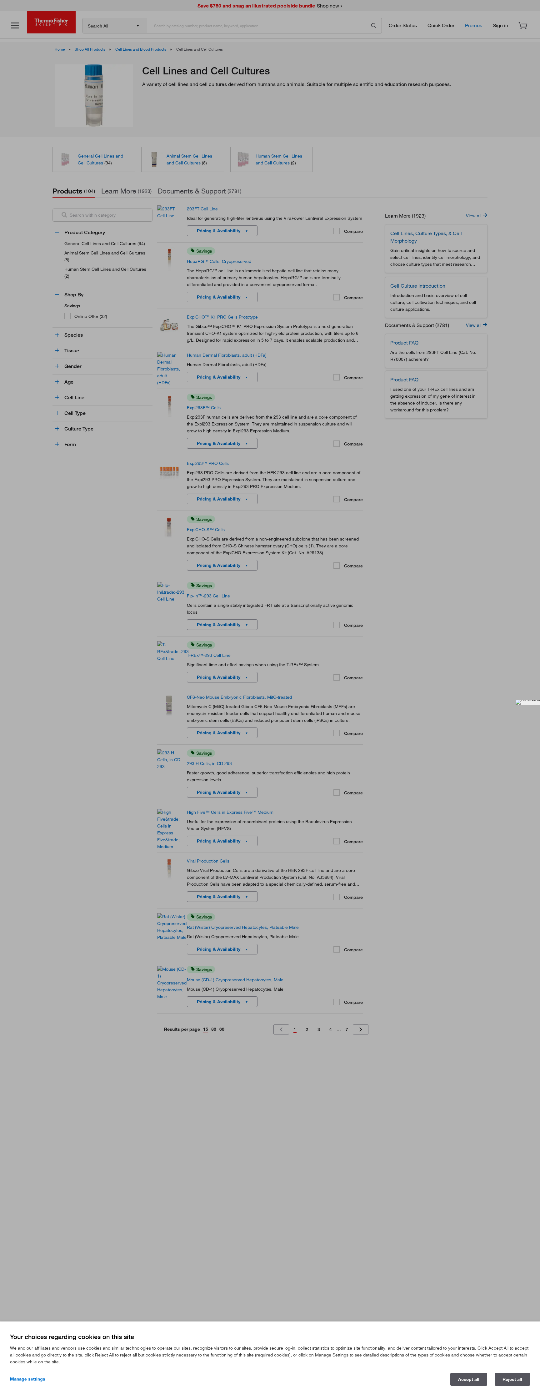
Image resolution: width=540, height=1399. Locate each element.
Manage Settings (27, 1379)
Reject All (512, 1379)
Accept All (468, 1379)
